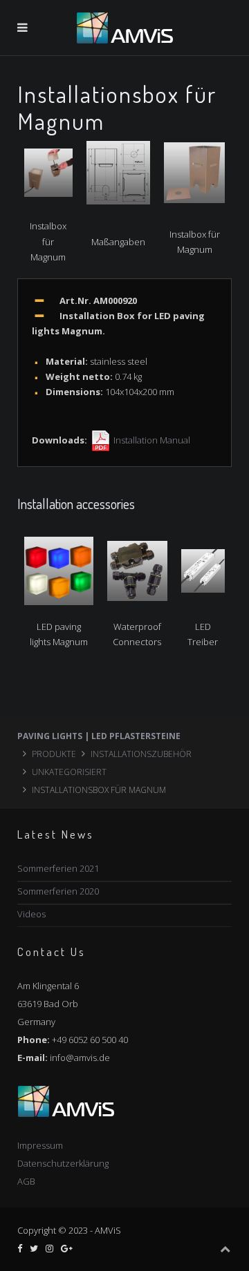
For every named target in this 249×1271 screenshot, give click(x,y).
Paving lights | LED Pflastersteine (99, 736)
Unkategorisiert (69, 772)
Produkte (54, 754)
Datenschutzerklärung (63, 1163)
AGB (26, 1181)
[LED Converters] (203, 570)
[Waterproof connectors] (137, 570)
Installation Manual (150, 440)
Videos (31, 914)
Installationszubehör (141, 754)
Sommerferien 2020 (58, 891)
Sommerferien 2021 (58, 868)
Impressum (40, 1145)
